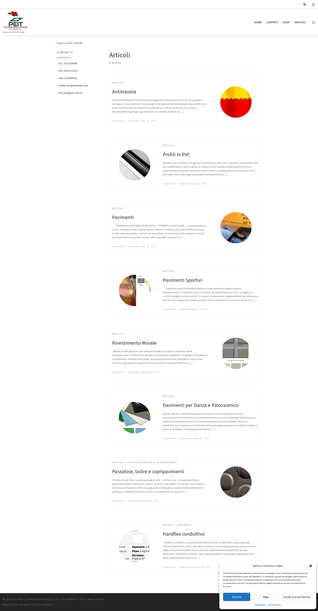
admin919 (120, 121)
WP (16, 604)
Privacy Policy (274, 604)
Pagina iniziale (64, 43)
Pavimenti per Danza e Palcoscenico (201, 405)
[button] (310, 566)
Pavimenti (123, 217)
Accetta (236, 597)
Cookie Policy (260, 604)
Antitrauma (124, 91)
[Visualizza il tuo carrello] (313, 4)
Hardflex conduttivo (184, 534)
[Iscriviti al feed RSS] (304, 4)
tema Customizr (44, 604)
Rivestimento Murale (134, 342)
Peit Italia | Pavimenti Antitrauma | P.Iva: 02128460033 (44, 599)
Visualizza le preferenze (296, 597)
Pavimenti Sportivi (182, 280)
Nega (266, 597)
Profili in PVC (176, 154)
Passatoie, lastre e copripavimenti (148, 471)
